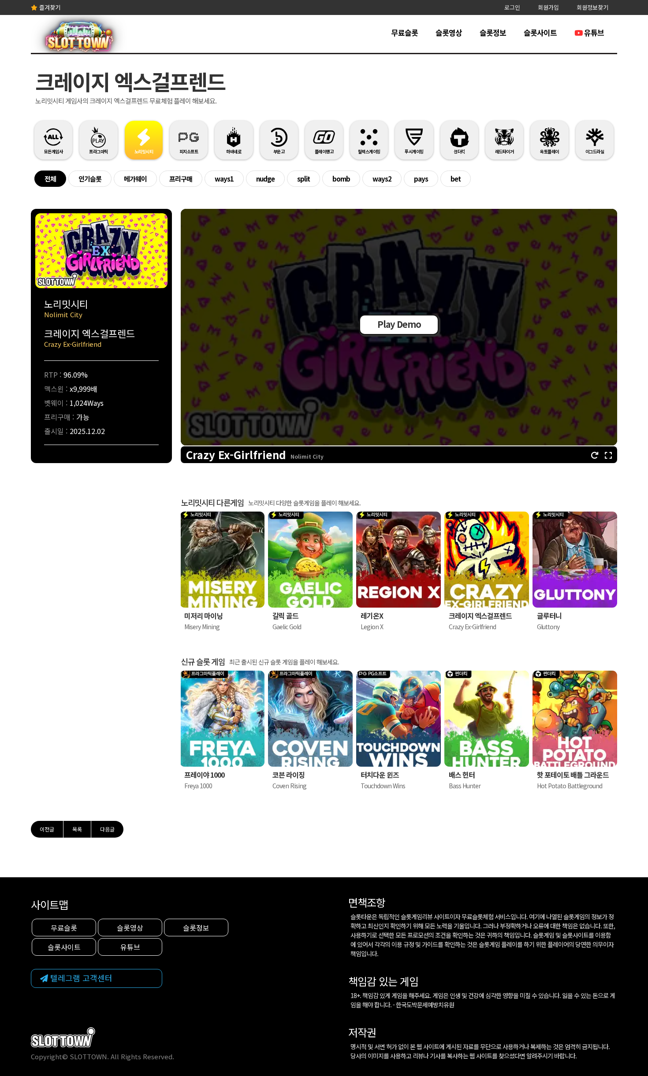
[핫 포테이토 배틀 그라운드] (575, 720)
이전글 (47, 829)
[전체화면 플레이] (608, 454)
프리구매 (180, 178)
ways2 (381, 178)
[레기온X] (398, 561)
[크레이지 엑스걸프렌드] (486, 561)
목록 (77, 829)
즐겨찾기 (48, 7)
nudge (265, 178)
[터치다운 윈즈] (398, 720)
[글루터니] (575, 561)
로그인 (512, 7)
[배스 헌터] (486, 720)
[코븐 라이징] (310, 720)
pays (421, 178)
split (303, 178)
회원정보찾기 (592, 7)
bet (456, 178)
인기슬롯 (89, 178)
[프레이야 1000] (222, 720)
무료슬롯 (404, 32)
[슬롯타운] (79, 40)
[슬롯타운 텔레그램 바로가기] (96, 978)
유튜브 (593, 32)
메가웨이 (135, 178)
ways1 (224, 178)
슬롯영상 (449, 32)
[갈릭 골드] (310, 561)
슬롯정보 (493, 32)
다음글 (107, 829)
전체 (50, 178)
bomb (341, 178)
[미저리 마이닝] (222, 561)
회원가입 (548, 7)
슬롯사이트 (540, 32)
